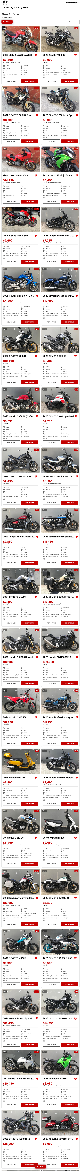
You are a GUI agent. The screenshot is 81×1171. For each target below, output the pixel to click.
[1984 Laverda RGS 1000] (21, 159)
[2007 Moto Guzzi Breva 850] (21, 39)
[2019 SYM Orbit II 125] (60, 821)
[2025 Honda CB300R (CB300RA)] (21, 400)
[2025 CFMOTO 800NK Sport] (21, 460)
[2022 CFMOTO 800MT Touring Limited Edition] (21, 99)
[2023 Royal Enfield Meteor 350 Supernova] (21, 520)
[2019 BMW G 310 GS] (21, 821)
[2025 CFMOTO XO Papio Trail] (60, 400)
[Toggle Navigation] (78, 7)
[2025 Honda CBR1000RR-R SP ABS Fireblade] (60, 641)
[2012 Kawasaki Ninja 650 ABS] (60, 159)
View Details (11, 81)
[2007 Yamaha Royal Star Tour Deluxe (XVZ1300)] (60, 1122)
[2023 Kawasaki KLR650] (60, 1062)
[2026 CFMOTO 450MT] (21, 942)
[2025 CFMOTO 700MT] (21, 340)
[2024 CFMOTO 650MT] (21, 581)
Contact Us (29, 81)
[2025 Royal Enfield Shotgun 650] (60, 701)
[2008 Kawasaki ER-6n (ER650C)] (21, 279)
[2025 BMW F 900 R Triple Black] (21, 1002)
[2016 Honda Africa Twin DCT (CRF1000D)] (21, 882)
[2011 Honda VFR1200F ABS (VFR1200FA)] (21, 1062)
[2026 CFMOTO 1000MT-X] (21, 1122)
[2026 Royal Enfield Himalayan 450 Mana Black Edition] (60, 761)
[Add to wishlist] (35, 55)
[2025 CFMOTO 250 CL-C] (60, 882)
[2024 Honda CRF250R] (21, 701)
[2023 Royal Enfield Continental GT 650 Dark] (60, 520)
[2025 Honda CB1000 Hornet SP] (21, 641)
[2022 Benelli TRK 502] (60, 39)
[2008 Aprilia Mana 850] (21, 219)
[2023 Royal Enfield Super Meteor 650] (60, 279)
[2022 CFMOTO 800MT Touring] (60, 581)
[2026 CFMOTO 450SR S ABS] (60, 942)
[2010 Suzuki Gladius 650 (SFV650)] (60, 460)
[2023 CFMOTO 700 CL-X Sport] (60, 99)
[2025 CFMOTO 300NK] (60, 340)
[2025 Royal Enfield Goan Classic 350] (60, 219)
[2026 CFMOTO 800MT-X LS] (60, 1002)
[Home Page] (4, 2)
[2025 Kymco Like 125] (21, 761)
